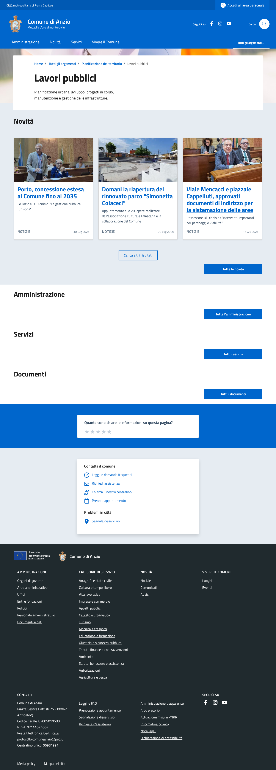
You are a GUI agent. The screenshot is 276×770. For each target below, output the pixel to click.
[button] (264, 24)
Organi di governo (30, 580)
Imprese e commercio (94, 601)
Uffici (21, 594)
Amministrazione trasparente (162, 703)
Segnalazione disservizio (96, 717)
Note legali (148, 731)
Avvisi (145, 594)
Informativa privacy (155, 724)
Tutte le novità (233, 269)
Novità (55, 42)
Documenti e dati (29, 622)
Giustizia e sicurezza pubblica (100, 642)
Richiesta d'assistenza (95, 724)
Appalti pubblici (90, 608)
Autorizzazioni (89, 670)
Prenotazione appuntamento (100, 710)
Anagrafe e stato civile (95, 580)
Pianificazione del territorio (102, 63)
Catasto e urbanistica (94, 615)
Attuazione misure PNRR (159, 717)
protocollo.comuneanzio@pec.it (40, 739)
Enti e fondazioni (29, 601)
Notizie (23, 231)
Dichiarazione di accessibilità (161, 737)
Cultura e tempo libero (95, 587)
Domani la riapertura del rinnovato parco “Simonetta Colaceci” (137, 196)
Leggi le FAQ (88, 703)
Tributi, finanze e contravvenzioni (103, 649)
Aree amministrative (32, 587)
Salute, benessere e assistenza (101, 663)
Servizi (76, 42)
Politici (22, 608)
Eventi (207, 587)
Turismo (85, 622)
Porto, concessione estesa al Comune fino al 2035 (50, 192)
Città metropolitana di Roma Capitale (29, 5)
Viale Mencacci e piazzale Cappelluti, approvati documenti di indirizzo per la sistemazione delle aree (220, 199)
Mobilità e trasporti (93, 628)
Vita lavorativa (89, 594)
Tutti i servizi (233, 354)
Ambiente (86, 656)
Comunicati (149, 587)
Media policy (26, 763)
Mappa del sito (54, 763)
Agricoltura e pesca (93, 677)
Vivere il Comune (105, 42)
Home (38, 63)
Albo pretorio (150, 710)
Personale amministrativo (36, 615)
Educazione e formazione (97, 635)
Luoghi (207, 580)
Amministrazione (25, 42)
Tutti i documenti (233, 394)
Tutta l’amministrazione (233, 314)
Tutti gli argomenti (62, 63)
